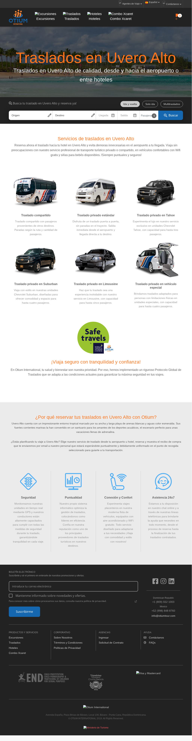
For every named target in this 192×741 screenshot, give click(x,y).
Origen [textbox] (16, 115)
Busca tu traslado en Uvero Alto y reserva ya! (45, 103)
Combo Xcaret (17, 652)
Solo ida (150, 104)
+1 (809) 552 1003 (163, 600)
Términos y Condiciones (68, 642)
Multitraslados (172, 104)
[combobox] (30, 115)
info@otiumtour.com (163, 615)
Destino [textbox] (59, 115)
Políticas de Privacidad (67, 647)
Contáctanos (156, 637)
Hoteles (13, 647)
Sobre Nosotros (63, 637)
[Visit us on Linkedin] (171, 582)
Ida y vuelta (130, 104)
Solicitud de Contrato (111, 642)
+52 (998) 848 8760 (163, 608)
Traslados (14, 642)
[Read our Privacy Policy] (136, 601)
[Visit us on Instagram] (165, 582)
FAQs (151, 642)
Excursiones (16, 637)
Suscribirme (24, 612)
